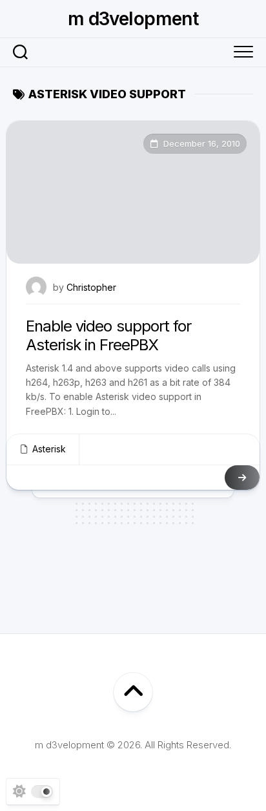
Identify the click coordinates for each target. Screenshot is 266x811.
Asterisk (49, 448)
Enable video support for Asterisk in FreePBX (108, 335)
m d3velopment (133, 19)
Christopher (91, 287)
